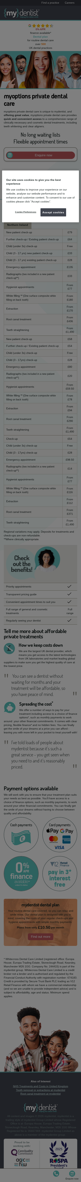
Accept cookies (53, 212)
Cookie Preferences (25, 212)
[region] (40, 196)
